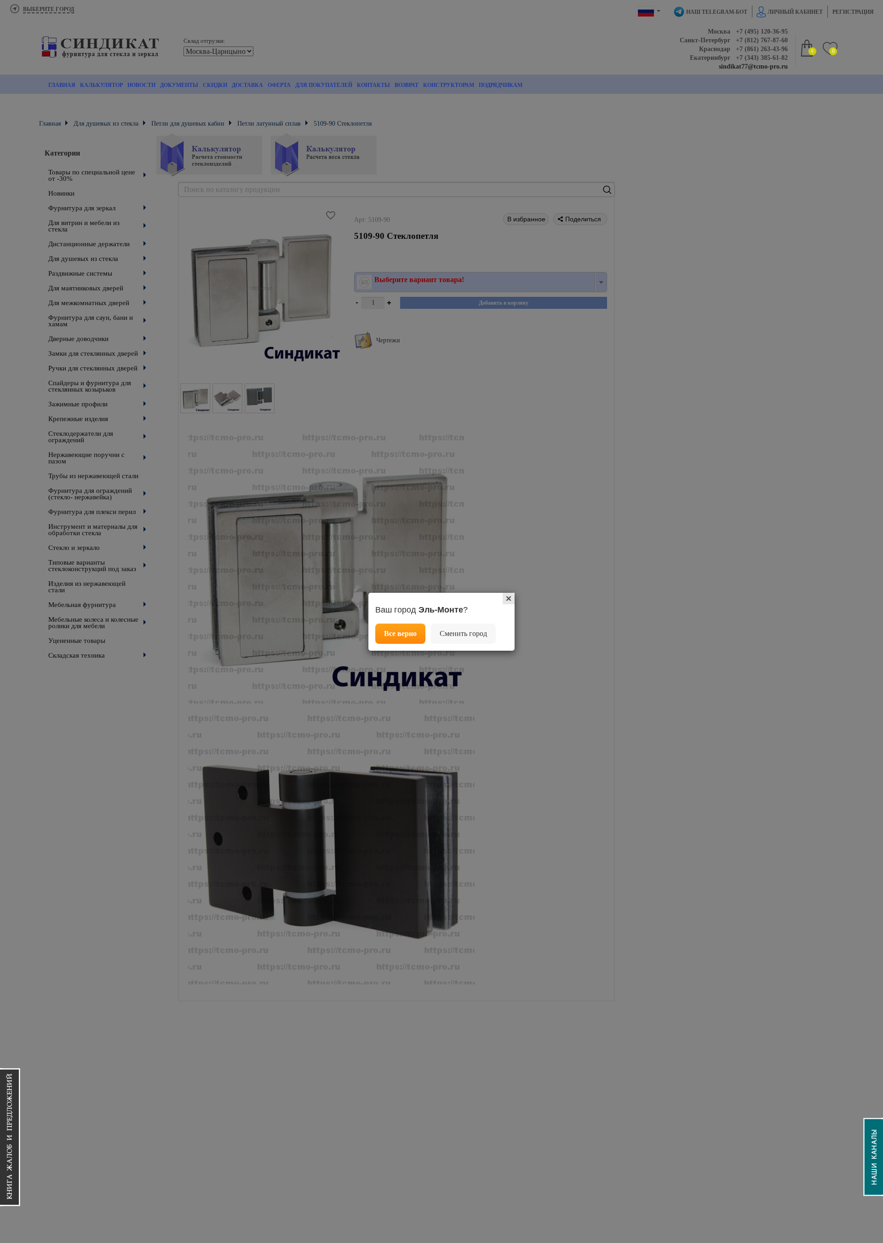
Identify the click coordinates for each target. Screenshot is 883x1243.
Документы (179, 85)
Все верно (400, 633)
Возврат (407, 85)
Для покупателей (323, 85)
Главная (61, 85)
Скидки (215, 85)
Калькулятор (101, 85)
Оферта (279, 85)
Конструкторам (448, 85)
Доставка (247, 85)
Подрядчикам (500, 85)
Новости (141, 85)
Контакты (373, 85)
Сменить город (463, 633)
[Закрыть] (509, 598)
